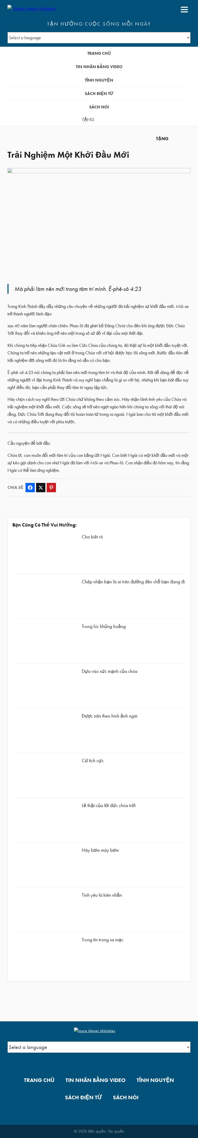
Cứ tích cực (93, 760)
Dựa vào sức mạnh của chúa (109, 671)
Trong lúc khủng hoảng (104, 626)
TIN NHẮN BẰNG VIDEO (99, 66)
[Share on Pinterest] (51, 487)
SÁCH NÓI (99, 107)
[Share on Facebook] (30, 487)
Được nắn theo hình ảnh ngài (109, 716)
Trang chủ (99, 53)
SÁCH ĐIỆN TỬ (99, 93)
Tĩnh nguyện (99, 80)
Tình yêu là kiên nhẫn (102, 895)
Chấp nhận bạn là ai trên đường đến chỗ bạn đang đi (133, 581)
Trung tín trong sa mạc (102, 939)
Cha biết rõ (92, 537)
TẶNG (88, 119)
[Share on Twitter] (40, 487)
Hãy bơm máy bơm (100, 850)
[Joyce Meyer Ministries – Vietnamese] (32, 9)
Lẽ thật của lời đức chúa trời (109, 805)
